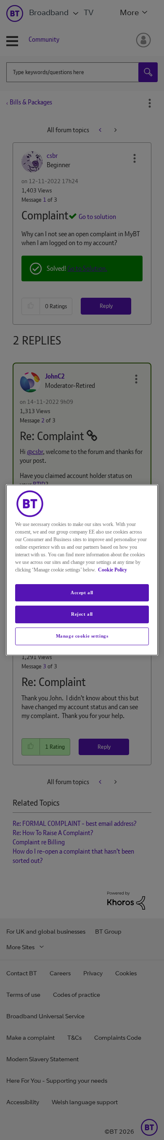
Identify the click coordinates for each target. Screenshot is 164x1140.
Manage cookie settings (82, 635)
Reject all (82, 614)
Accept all (82, 592)
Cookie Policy (112, 570)
